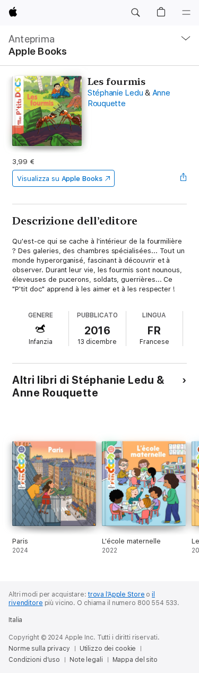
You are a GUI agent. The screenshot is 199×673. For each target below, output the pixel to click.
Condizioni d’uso (34, 659)
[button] (135, 12)
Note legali (86, 659)
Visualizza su (59, 179)
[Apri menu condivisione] (183, 178)
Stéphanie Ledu (115, 93)
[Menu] (186, 12)
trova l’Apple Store (116, 594)
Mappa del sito (135, 659)
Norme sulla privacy (39, 648)
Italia (15, 620)
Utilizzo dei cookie (108, 648)
